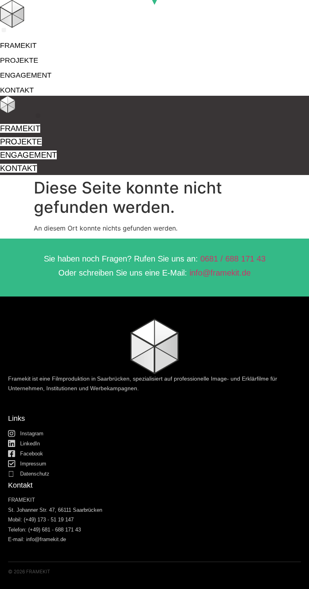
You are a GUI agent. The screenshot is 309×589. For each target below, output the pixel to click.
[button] (4, 30)
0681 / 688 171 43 (233, 258)
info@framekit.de (220, 272)
